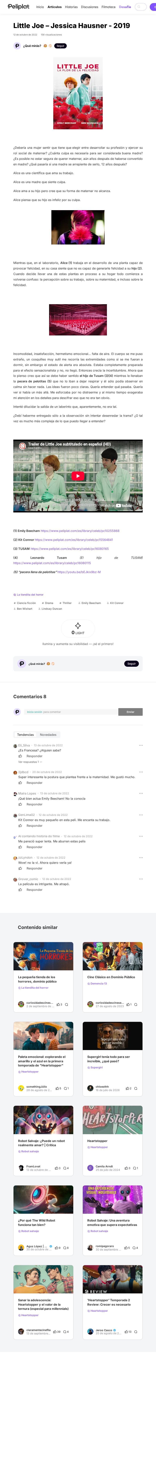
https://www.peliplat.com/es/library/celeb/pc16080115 (52, 563)
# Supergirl (94, 1042)
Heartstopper (30, 1071)
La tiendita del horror (35, 987)
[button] (141, 745)
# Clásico (49, 962)
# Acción (115, 1042)
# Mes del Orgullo (115, 1126)
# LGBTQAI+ (95, 1126)
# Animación (35, 1126)
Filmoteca (108, 7)
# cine (22, 1126)
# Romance (25, 1042)
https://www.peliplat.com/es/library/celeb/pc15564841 (74, 540)
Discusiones (89, 7)
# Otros (119, 962)
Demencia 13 (98, 983)
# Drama (39, 1042)
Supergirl (96, 1067)
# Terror (37, 962)
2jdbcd (23, 772)
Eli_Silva (24, 745)
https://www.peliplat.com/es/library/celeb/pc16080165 (70, 549)
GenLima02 (26, 815)
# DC (106, 1042)
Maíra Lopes (27, 793)
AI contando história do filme (39, 836)
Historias (71, 7)
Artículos (55, 7)
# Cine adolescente (30, 1285)
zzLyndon (25, 857)
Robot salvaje (30, 1151)
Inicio (40, 7)
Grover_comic (28, 879)
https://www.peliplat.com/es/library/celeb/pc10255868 (80, 531)
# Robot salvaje (53, 1126)
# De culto (24, 962)
